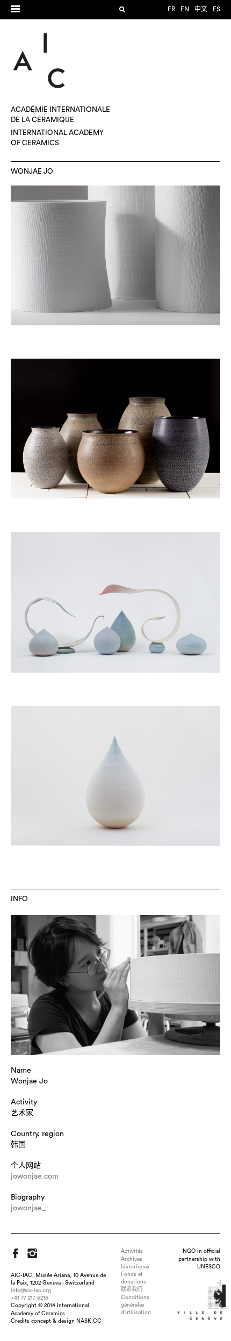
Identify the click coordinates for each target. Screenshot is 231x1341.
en (185, 9)
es (216, 9)
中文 (200, 9)
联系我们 (131, 1289)
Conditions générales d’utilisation (136, 1305)
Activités (132, 1251)
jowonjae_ (28, 1208)
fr (171, 9)
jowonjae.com (35, 1176)
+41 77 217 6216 (29, 1298)
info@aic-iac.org (31, 1290)
